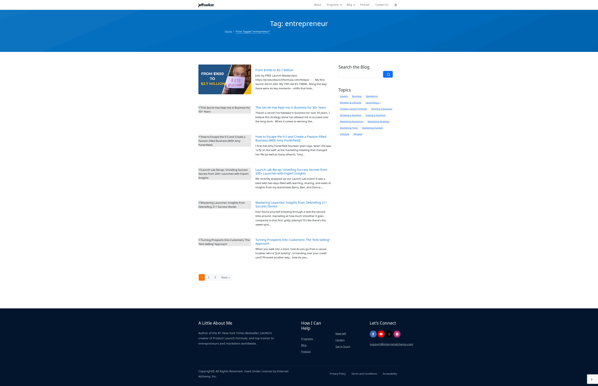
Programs (333, 4)
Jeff (206, 4)
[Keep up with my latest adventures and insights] (397, 334)
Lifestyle (344, 134)
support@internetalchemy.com (391, 344)
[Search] (388, 74)
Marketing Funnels (372, 127)
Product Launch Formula (353, 108)
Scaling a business (376, 115)
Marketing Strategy (378, 121)
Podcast (365, 4)
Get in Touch (342, 346)
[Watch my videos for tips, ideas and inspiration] (381, 334)
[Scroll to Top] (591, 379)
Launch (344, 96)
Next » (225, 277)
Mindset (358, 134)
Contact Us (381, 4)
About (317, 4)
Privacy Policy (338, 373)
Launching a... (373, 102)
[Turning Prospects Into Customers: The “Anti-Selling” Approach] (264, 251)
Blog (349, 4)
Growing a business (350, 115)
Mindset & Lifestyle (350, 102)
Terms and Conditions (364, 373)
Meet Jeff (340, 333)
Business (357, 96)
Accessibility (390, 373)
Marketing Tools (349, 127)
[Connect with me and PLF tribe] (373, 334)
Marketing (371, 96)
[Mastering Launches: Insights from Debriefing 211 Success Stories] (264, 216)
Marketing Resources (351, 121)
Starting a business (381, 108)
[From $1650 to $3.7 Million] (264, 82)
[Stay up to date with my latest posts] (389, 334)
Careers (340, 340)
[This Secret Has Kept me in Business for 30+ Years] (264, 117)
